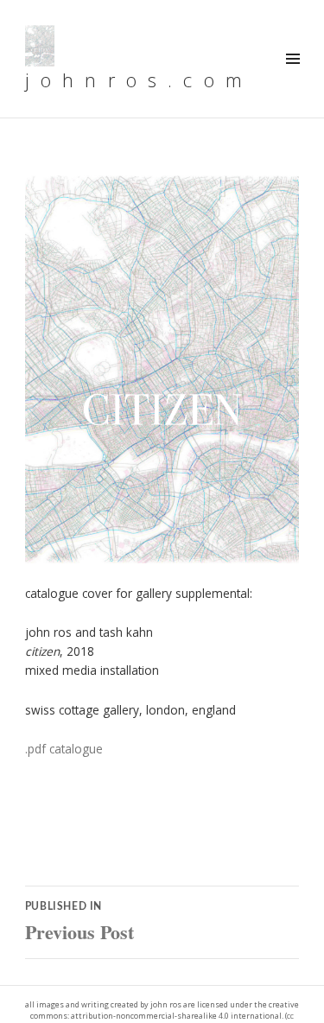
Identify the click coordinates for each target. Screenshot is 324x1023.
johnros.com (139, 79)
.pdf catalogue (64, 748)
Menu (292, 77)
